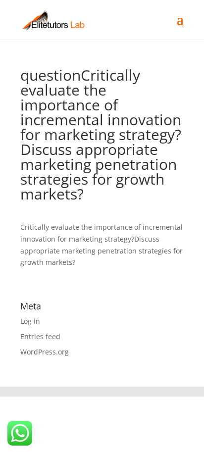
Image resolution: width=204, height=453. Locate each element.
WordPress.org (44, 351)
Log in (30, 321)
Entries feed (40, 336)
